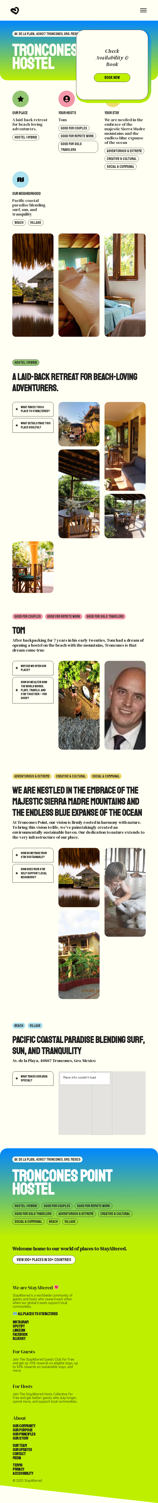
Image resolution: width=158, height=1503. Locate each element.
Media (17, 1457)
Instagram (21, 1322)
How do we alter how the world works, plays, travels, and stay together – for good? (34, 690)
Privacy (18, 1469)
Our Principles (24, 1434)
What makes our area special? (34, 1078)
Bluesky (19, 1338)
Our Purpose (23, 1430)
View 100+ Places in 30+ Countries (44, 1259)
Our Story (20, 1438)
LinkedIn (19, 1330)
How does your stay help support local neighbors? (34, 873)
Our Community (24, 1425)
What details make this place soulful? (36, 425)
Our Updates (22, 1449)
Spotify (19, 1326)
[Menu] (143, 10)
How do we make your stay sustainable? (34, 855)
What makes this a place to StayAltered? (35, 409)
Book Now (112, 77)
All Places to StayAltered (37, 1313)
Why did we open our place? (33, 668)
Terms (18, 1465)
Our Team (20, 1445)
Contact (19, 1453)
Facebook (20, 1334)
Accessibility (23, 1473)
